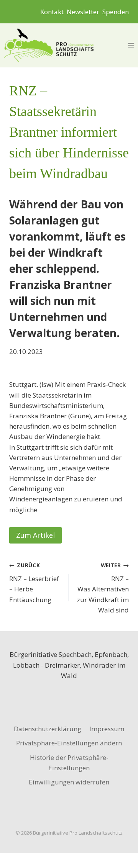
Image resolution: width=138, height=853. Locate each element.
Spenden (115, 11)
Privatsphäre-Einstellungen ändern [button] (69, 742)
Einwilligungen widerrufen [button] (69, 782)
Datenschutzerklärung (47, 728)
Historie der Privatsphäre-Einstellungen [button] (69, 762)
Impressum (106, 728)
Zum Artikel (35, 535)
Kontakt (52, 11)
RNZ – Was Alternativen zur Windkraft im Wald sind (102, 588)
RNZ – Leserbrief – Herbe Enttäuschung (34, 583)
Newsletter (83, 11)
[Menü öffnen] (131, 45)
